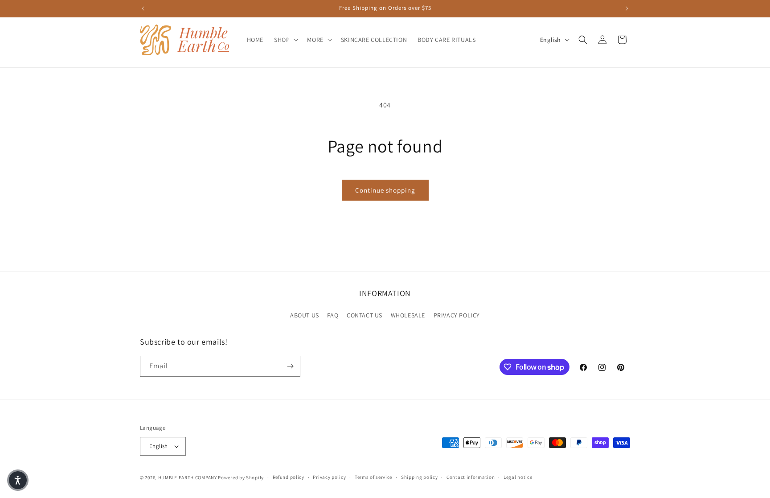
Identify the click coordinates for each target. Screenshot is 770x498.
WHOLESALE (408, 315)
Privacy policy (329, 477)
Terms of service (373, 477)
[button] (285, 39)
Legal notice (518, 477)
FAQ (332, 315)
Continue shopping (385, 190)
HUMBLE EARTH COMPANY (187, 477)
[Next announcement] (627, 8)
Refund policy (288, 477)
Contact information (470, 477)
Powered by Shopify (241, 477)
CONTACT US (364, 315)
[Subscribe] (290, 366)
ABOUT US (304, 315)
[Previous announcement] (143, 8)
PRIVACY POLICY (457, 315)
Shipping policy (419, 477)
